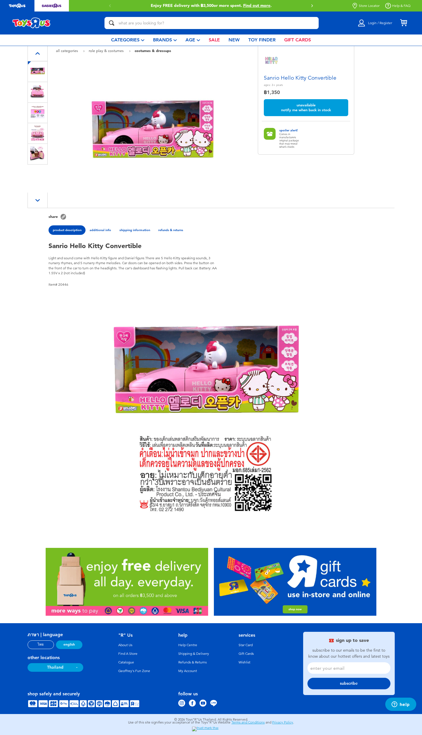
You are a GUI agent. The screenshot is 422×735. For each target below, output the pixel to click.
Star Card (246, 645)
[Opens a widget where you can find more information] (400, 705)
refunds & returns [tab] (170, 230)
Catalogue (126, 662)
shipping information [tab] (134, 230)
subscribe (349, 683)
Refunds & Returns (192, 662)
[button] (312, 5)
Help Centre (187, 645)
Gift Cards (246, 654)
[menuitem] (128, 40)
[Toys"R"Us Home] (31, 23)
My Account (187, 671)
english (69, 644)
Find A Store (128, 654)
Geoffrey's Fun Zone (134, 671)
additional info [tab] (100, 230)
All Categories (67, 50)
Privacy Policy (282, 722)
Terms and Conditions (248, 722)
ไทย (41, 644)
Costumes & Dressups (153, 50)
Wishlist (244, 662)
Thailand (55, 667)
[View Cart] (404, 23)
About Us (125, 645)
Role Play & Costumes (107, 50)
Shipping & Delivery (193, 654)
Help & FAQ (401, 6)
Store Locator (369, 6)
